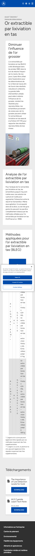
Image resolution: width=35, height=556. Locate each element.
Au (14, 321)
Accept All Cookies (17, 282)
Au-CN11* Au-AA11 (10, 396)
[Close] (31, 267)
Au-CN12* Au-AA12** (10, 322)
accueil (7, 17)
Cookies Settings (17, 287)
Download (19, 490)
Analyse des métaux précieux (13, 19)
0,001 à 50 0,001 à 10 (17, 396)
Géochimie (13, 17)
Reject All (17, 277)
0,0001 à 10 (17, 322)
